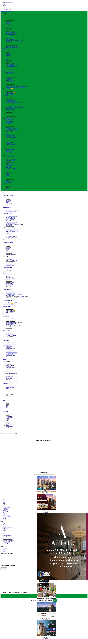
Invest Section (6, 316)
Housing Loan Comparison (8, 537)
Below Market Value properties (12, 47)
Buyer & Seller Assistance (11, 159)
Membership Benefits (10, 130)
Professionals (8, 176)
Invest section (6, 95)
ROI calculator (9, 113)
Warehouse (8, 29)
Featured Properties (7, 213)
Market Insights (6, 118)
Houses (7, 22)
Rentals (4, 11)
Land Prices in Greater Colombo (12, 302)
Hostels (7, 57)
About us (7, 184)
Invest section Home (10, 98)
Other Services (9, 182)
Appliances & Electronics (11, 168)
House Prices (8, 270)
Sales (2, 11)
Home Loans (5, 134)
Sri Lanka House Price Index (11, 128)
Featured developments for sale (12, 210)
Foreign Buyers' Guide (10, 126)
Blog (7, 133)
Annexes (7, 56)
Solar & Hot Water (9, 172)
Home (4, 502)
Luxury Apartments (10, 35)
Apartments (8, 23)
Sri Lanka (5, 548)
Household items (9, 170)
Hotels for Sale (9, 41)
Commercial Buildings (10, 144)
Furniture (7, 169)
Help (4, 6)
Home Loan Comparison (11, 137)
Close (2, 16)
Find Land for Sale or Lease (9, 273)
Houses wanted (9, 141)
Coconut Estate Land (10, 81)
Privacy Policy (6, 528)
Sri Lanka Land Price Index (11, 129)
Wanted (4, 138)
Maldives (5, 549)
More (4, 155)
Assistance (5, 383)
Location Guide (6, 542)
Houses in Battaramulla (10, 39)
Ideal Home (8, 167)
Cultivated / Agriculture (10, 77)
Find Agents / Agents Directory (10, 373)
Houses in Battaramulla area (11, 103)
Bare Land (8, 74)
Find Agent (5, 148)
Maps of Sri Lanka (9, 163)
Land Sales (8, 153)
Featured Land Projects (10, 93)
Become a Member (7, 516)
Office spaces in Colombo (11, 69)
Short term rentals (9, 67)
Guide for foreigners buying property (13, 238)
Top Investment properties (11, 116)
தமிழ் (10, 9)
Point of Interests (9, 165)
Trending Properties (10, 114)
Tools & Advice (6, 330)
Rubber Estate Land (10, 80)
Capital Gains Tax (9, 127)
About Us (5, 526)
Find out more (45, 493)
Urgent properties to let (10, 66)
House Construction (10, 179)
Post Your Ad (6, 7)
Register (4, 5)
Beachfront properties (10, 110)
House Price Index (9, 117)
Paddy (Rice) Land (9, 82)
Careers (7, 186)
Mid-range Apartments (10, 36)
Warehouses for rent (10, 64)
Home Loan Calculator (10, 136)
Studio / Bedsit (9, 28)
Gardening (8, 174)
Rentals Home (8, 50)
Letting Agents (9, 151)
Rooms (7, 61)
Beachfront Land (9, 75)
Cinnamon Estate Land (10, 84)
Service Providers (9, 181)
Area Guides (6, 391)
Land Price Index (6, 536)
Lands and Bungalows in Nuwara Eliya (14, 102)
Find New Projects (7, 306)
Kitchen (7, 175)
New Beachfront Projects (11, 211)
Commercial (8, 24)
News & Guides (6, 515)
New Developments (7, 207)
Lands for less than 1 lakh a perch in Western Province (17, 86)
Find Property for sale (8, 195)
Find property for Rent (8, 242)
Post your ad (5, 509)
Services (5, 512)
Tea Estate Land (9, 79)
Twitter (8, 190)
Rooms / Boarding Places (11, 254)
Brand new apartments (10, 43)
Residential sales (9, 150)
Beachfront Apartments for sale (12, 45)
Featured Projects (9, 91)
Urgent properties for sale (11, 34)
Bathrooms (8, 173)
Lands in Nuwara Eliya (10, 293)
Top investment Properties (11, 99)
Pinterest (17, 190)
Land (7, 11)
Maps (4, 514)
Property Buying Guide (10, 124)
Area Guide (8, 164)
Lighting (7, 180)
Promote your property (10, 160)
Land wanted (8, 143)
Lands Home (8, 73)
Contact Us (8, 187)
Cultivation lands (9, 105)
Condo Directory (9, 94)
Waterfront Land (9, 85)
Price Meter (8, 123)
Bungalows (8, 25)
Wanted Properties (7, 361)
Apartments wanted (10, 142)
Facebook (5, 190)
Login (4, 4)
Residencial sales (9, 376)
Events (7, 188)
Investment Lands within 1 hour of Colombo (15, 106)
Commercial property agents (11, 152)
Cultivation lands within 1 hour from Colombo (15, 87)
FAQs (7, 189)
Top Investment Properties (11, 318)
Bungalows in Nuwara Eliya (11, 38)
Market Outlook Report (10, 131)
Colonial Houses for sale (11, 33)
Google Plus (13, 190)
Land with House (9, 78)
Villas (7, 27)
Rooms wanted (9, 145)
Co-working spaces (10, 70)
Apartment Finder (8, 88)
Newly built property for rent (11, 65)
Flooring (7, 177)
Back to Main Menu (10, 20)
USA (4, 551)
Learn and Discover (7, 233)
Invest (9, 11)
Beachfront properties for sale (12, 46)
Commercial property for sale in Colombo (14, 40)
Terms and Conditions (7, 527)
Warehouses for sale (10, 42)
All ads (5, 518)
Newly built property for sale (11, 32)
